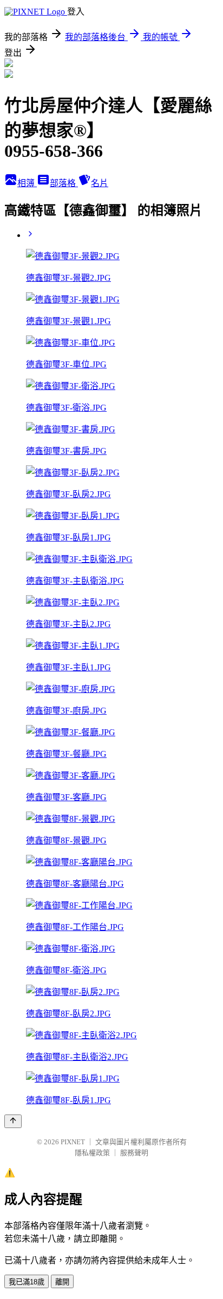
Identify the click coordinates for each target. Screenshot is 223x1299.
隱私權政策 (92, 1153)
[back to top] (13, 1121)
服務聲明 (134, 1153)
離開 (62, 1282)
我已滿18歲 (26, 1282)
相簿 (27, 183)
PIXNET (73, 1142)
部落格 (64, 183)
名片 (99, 183)
